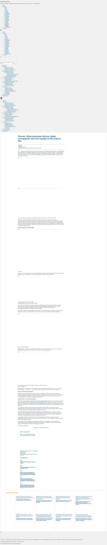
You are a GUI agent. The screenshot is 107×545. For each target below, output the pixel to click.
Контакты (5, 28)
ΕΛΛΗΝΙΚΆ (7, 19)
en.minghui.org (26, 425)
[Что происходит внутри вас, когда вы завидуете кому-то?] (21, 465)
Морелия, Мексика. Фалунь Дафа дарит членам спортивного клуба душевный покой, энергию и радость (44, 519)
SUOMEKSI (7, 16)
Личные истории (8, 83)
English (6, 10)
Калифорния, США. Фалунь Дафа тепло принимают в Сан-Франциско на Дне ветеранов (44, 501)
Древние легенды (9, 88)
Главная (4, 65)
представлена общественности (45, 401)
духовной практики (42, 403)
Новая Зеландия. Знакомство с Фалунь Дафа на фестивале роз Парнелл (64, 501)
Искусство (7, 92)
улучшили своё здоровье (57, 404)
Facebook (36, 427)
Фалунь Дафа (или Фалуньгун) (29, 401)
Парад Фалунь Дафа (28, 147)
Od (48, 427)
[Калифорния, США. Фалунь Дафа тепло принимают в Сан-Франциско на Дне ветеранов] (44, 498)
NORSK (6, 22)
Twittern (45, 427)
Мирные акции (8, 79)
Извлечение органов (11, 75)
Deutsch (6, 12)
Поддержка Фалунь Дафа (36, 147)
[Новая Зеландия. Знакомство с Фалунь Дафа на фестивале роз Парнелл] (64, 498)
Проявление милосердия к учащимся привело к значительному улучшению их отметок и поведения (84, 519)
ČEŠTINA (7, 14)
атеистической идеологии (54, 408)
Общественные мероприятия (11, 81)
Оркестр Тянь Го (21, 147)
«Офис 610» (41, 421)
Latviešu (6, 18)
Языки (4, 6)
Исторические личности (10, 91)
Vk (38, 427)
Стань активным (6, 94)
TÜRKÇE (6, 25)
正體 (6, 7)
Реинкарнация (8, 87)
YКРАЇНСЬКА (7, 27)
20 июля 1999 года (23, 409)
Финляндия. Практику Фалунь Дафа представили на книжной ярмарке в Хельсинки (63, 519)
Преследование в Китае (8, 71)
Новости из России (9, 68)
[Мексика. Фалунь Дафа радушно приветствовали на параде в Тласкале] (25, 497)
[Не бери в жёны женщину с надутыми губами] (21, 460)
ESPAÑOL (7, 15)
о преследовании (37, 409)
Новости (5, 66)
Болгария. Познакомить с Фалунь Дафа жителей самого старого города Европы (24, 519)
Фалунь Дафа (41, 154)
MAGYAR (7, 20)
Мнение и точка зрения (10, 69)
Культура (5, 86)
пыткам (37, 415)
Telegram (41, 427)
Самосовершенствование (8, 82)
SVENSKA (7, 24)
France (6, 11)
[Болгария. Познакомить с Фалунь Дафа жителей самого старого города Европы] (25, 516)
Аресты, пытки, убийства (12, 74)
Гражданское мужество (10, 76)
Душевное (7, 93)
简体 (6, 9)
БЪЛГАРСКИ (7, 13)
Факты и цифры (10, 73)
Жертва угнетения (9, 72)
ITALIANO (7, 23)
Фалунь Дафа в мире (5, 1)
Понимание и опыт (9, 84)
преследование (36, 423)
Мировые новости (9, 67)
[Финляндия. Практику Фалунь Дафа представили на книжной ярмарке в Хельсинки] (64, 516)
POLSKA (6, 21)
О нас (4, 5)
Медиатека (5, 95)
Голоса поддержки (9, 78)
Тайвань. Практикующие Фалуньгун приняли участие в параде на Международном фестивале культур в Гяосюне (83, 503)
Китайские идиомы (9, 90)
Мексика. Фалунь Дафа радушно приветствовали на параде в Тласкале (24, 500)
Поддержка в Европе (7, 77)
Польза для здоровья (9, 85)
